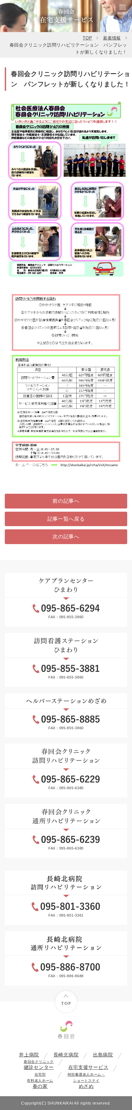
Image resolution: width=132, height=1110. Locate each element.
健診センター (39, 1065)
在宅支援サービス (88, 1067)
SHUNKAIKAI (60, 1103)
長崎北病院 (66, 1054)
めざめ (86, 1080)
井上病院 (29, 1054)
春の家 (40, 1080)
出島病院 (103, 1054)
